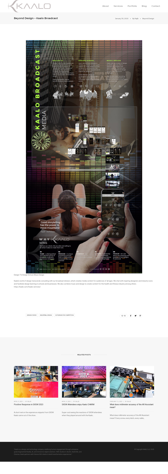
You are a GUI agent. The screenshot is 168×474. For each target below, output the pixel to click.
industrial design (46, 315)
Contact (156, 6)
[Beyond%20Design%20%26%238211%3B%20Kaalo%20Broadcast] (131, 316)
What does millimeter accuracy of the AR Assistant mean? (131, 405)
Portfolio (132, 6)
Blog (144, 6)
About (105, 6)
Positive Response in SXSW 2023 (28, 404)
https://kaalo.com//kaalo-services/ (27, 287)
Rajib (136, 18)
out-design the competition (64, 315)
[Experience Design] (29, 6)
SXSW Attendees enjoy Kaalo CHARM (78, 404)
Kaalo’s (16, 281)
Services (118, 6)
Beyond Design (148, 18)
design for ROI (32, 315)
